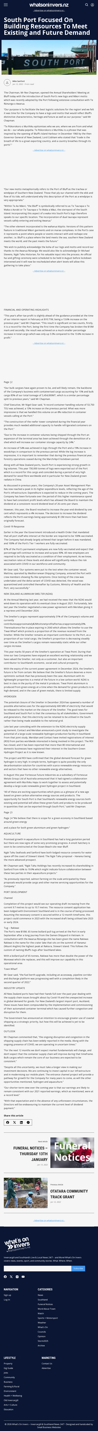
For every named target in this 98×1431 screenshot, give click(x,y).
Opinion (41, 1336)
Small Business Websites (49, 1427)
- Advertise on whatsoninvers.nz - (49, 10)
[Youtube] (23, 1276)
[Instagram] (17, 1276)
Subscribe (78, 1268)
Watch (41, 1313)
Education (8, 1409)
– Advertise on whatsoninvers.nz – (49, 150)
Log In (7, 1300)
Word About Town (46, 1309)
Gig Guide (8, 1368)
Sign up (7, 1295)
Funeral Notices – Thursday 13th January (30, 1154)
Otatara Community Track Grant (69, 1194)
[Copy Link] (28, 1122)
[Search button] (87, 5)
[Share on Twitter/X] (14, 1122)
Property (8, 1364)
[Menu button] (6, 5)
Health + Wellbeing (13, 1396)
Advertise (46, 1368)
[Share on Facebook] (7, 1122)
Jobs (6, 1373)
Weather (42, 1323)
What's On (43, 1327)
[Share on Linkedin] (21, 1122)
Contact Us (47, 1364)
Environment (10, 1391)
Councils (42, 1332)
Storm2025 (43, 1341)
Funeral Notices (45, 1304)
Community (9, 1377)
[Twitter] (11, 1276)
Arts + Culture (10, 1405)
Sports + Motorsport (48, 1318)
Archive (41, 1346)
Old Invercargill (11, 1400)
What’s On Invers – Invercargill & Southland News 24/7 (38, 1424)
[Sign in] (92, 5)
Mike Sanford (18, 81)
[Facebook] (5, 1276)
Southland (43, 1300)
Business (8, 1382)
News (40, 1295)
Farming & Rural (11, 1386)
